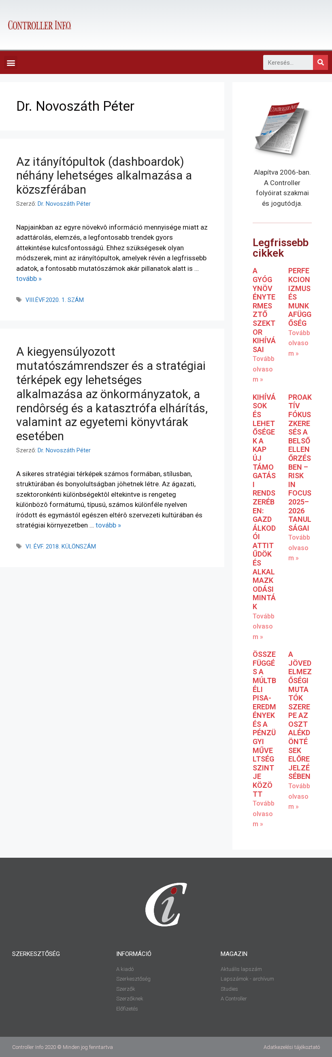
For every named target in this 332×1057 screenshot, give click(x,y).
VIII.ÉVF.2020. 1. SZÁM (55, 300)
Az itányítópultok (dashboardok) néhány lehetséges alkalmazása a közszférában (104, 176)
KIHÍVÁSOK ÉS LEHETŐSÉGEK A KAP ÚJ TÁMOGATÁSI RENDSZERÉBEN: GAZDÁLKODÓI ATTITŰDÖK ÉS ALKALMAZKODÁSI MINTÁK (264, 502)
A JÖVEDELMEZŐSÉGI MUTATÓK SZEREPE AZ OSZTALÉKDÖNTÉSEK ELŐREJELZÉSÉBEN (300, 715)
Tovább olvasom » (264, 369)
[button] (10, 62)
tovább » (29, 278)
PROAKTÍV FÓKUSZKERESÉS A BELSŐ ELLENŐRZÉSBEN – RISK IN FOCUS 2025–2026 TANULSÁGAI (300, 462)
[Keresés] (320, 62)
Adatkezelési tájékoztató (292, 1047)
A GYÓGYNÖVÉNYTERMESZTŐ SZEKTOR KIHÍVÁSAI (264, 309)
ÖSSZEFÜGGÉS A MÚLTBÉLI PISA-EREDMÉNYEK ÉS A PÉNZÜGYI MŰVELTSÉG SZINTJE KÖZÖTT (264, 724)
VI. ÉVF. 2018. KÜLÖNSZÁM (61, 546)
